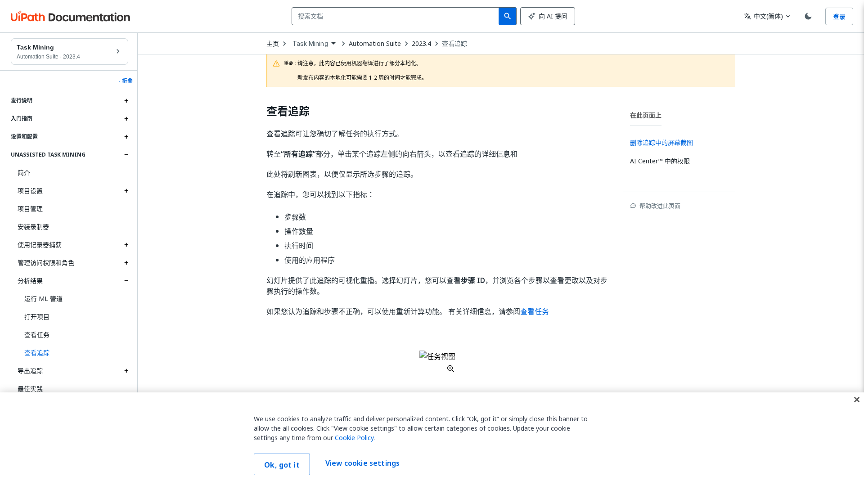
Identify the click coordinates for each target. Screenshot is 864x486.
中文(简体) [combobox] (763, 16)
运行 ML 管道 (43, 298)
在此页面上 (646, 115)
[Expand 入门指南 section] (126, 119)
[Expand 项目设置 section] (126, 191)
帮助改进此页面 (659, 205)
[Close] (857, 399)
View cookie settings (362, 463)
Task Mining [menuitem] (310, 43)
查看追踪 (454, 43)
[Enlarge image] (437, 361)
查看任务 (37, 334)
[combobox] (397, 16)
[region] (432, 439)
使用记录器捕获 (40, 244)
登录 (839, 16)
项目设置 (30, 190)
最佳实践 (30, 388)
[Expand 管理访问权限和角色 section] (126, 263)
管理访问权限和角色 (46, 262)
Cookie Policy (354, 437)
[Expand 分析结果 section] (126, 281)
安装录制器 (33, 226)
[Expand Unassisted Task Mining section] (126, 155)
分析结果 (30, 280)
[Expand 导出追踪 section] (126, 371)
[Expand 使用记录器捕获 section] (126, 245)
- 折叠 (125, 81)
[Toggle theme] (808, 16)
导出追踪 (30, 370)
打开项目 (37, 316)
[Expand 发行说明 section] (126, 101)
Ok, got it (282, 464)
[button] (73, 353)
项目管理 (30, 208)
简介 (24, 172)
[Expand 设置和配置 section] (126, 137)
